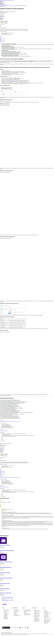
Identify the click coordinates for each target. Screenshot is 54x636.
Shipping (5, 616)
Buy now (1, 17)
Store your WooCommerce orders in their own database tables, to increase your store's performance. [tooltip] (18, 435)
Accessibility (36, 620)
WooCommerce (6, 609)
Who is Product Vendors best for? (6, 414)
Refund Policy (46, 622)
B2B (19, 5)
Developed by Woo (8, 421)
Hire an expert (8, 0)
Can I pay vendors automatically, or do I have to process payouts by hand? (14, 401)
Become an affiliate (27, 614)
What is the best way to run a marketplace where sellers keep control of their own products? (17, 412)
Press (45, 610)
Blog (35, 609)
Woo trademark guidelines (46, 615)
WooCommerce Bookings (10, 80)
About (45, 609)
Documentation (36, 610)
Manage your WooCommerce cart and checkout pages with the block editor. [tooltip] (14, 433)
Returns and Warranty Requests (6, 578)
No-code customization (6, 613)
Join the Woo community (46, 613)
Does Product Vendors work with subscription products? (10, 410)
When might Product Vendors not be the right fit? (9, 415)
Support (4, 598)
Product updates (37, 613)
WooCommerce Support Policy (46, 621)
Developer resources (27, 610)
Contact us (46, 623)
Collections (16, 614)
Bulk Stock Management (4, 588)
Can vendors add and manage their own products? (9, 405)
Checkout (5, 615)
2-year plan (3, 447)
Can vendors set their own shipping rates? (8, 407)
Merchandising (16, 5)
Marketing (5, 614)
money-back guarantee (9, 597)
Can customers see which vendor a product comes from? (11, 417)
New (15, 613)
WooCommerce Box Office (5, 572)
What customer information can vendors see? (8, 404)
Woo (1, 10)
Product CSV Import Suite (5, 583)
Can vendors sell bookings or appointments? (8, 409)
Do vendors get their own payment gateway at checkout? (11, 403)
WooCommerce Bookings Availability (7, 550)
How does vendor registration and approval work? (9, 406)
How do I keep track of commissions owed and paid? (10, 418)
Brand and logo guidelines (46, 617)
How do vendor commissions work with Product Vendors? (11, 400)
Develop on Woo (3, 0)
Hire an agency (36, 618)
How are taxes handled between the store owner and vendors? (12, 408)
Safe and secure (5, 600)
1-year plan (3, 13)
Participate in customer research (37, 619)
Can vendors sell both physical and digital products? (10, 411)
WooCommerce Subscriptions (6, 592)
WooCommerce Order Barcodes (6, 561)
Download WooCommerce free (47, 612)
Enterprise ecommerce (6, 618)
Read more (3, 526)
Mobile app (6, 617)
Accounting (2, 421)
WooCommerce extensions (9, 5)
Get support (12, 0)
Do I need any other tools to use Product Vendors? (9, 416)
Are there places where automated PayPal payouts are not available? (13, 402)
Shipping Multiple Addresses (5, 567)
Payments (5, 612)
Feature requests (37, 615)
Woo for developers (27, 609)
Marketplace (2, 5)
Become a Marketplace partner (27, 613)
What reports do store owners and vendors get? (9, 413)
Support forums (36, 621)
